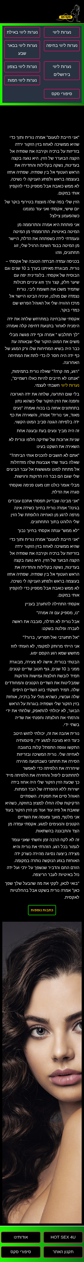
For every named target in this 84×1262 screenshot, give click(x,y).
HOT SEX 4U (63, 1237)
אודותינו (21, 1237)
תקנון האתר (63, 1251)
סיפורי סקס (62, 93)
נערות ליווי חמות (22, 80)
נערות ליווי (70, 385)
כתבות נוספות (42, 910)
